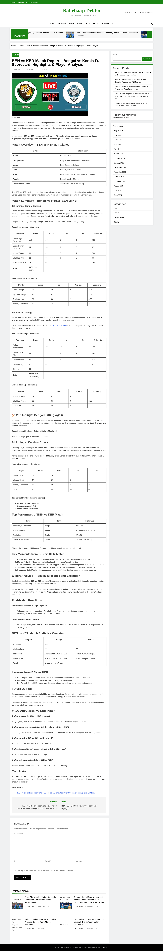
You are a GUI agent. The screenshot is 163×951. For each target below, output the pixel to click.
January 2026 (119, 163)
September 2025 (120, 181)
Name (17, 861)
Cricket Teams (76, 24)
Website (79, 861)
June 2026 (118, 140)
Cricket (16, 55)
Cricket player (119, 217)
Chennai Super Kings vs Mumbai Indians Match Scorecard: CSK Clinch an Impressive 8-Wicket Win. (116, 2)
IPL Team (62, 24)
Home (52, 24)
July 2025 (117, 190)
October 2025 (119, 177)
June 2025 (118, 195)
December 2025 (120, 167)
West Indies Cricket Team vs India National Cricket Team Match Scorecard (89, 922)
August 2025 (118, 186)
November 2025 (120, 172)
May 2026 (117, 144)
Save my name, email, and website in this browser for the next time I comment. (45, 871)
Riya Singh (17, 69)
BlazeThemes (102, 947)
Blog (115, 208)
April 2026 (117, 149)
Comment (18, 834)
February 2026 (119, 158)
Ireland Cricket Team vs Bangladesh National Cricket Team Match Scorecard (41, 922)
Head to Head (92, 24)
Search (116, 54)
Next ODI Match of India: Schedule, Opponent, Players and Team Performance (80, 33)
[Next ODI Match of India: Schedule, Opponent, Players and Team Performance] (43, 35)
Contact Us (107, 24)
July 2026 (117, 135)
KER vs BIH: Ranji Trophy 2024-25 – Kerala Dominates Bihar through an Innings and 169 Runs (56, 793)
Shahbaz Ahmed (60, 325)
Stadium (117, 222)
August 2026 (118, 131)
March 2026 (118, 154)
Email (48, 861)
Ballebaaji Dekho (81, 10)
